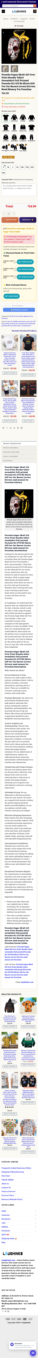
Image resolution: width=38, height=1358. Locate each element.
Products (14, 19)
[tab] (19, 443)
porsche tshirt (16, 325)
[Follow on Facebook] (3, 1311)
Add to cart (11, 219)
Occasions (6, 1231)
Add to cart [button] (28, 421)
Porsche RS (31, 323)
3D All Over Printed (16, 316)
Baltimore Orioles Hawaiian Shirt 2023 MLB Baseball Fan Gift (28, 1018)
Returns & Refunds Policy (12, 1199)
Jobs (3, 1223)
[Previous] (5, 46)
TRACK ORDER (7, 1180)
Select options (9, 373)
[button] (9, 1107)
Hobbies (5, 1227)
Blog (3, 1242)
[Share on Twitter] (10, 428)
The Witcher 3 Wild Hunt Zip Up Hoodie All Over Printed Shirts (9, 1018)
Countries (6, 1215)
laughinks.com (27, 982)
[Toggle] (35, 1211)
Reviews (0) (7, 460)
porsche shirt (6, 325)
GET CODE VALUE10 (25, 269)
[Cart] (34, 11)
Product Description (12, 443)
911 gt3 (7, 321)
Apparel (23, 19)
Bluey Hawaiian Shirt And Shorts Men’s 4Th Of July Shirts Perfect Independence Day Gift (28, 1142)
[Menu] (3, 11)
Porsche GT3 (23, 323)
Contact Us (6, 1187)
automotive (22, 321)
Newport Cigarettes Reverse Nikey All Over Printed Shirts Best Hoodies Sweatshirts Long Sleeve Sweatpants (28, 1055)
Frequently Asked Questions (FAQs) (16, 1168)
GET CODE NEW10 (11, 296)
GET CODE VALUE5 (25, 262)
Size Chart (6, 1176)
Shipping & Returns (11, 452)
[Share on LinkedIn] (21, 428)
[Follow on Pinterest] (8, 1311)
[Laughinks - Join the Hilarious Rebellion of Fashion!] (19, 11)
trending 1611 (26, 325)
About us (5, 1184)
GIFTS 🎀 (5, 1235)
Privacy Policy (8, 1195)
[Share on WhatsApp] (3, 428)
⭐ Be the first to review (19, 310)
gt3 (31, 321)
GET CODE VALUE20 (25, 277)
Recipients (6, 1219)
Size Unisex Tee (8, 163)
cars (28, 321)
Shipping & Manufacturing (13, 1172)
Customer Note (7, 179)
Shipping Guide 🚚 (9, 1238)
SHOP (4, 1211)
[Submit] (34, 5)
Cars (31, 316)
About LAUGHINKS (10, 456)
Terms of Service (8, 1191)
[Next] (33, 46)
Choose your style (9, 111)
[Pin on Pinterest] (18, 428)
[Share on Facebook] (7, 428)
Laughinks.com (8, 1260)
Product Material (11, 448)
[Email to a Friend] (14, 428)
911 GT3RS (14, 321)
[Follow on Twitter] (5, 1311)
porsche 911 (14, 323)
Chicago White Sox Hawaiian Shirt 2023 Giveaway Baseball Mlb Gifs (10, 1140)
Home (5, 19)
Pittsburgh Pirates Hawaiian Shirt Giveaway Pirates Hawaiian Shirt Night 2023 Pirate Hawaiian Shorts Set (10, 1056)
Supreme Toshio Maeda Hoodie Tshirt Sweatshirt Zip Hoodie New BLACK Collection (28, 1094)
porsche (6, 323)
